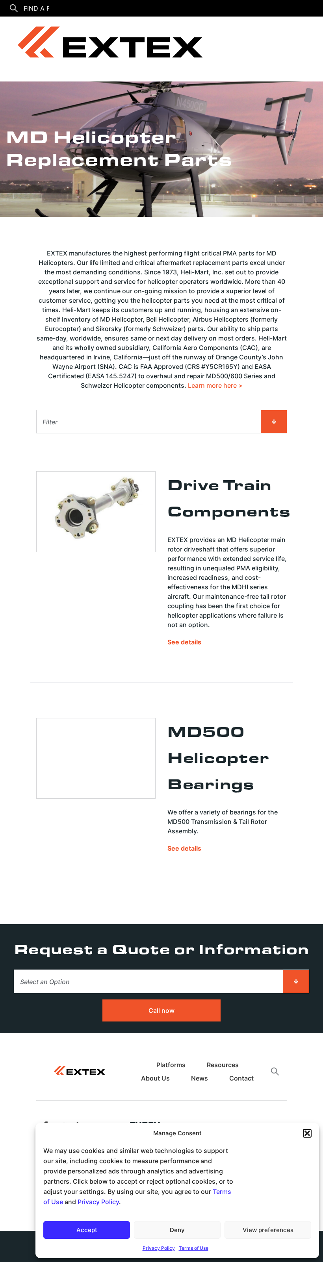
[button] (307, 1133)
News (199, 1078)
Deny (177, 1230)
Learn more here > (215, 385)
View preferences (268, 1230)
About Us (155, 1078)
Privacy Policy (98, 1202)
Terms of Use (193, 1248)
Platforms (171, 1065)
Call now (161, 1010)
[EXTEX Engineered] (104, 45)
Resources (223, 1065)
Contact (241, 1078)
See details (184, 642)
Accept (86, 1230)
